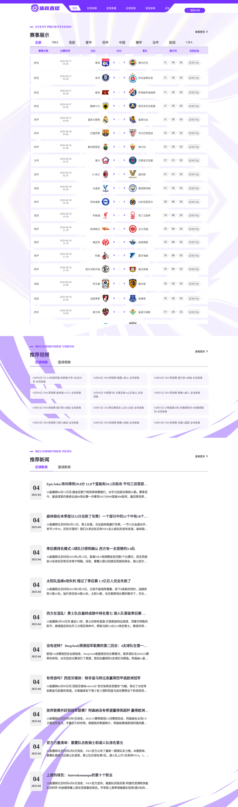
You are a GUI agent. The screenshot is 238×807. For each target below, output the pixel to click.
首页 (74, 8)
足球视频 (41, 362)
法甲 (155, 42)
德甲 (139, 42)
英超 (72, 42)
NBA (55, 42)
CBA (189, 42)
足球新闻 (41, 467)
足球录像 (131, 8)
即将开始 (194, 63)
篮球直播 (111, 8)
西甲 (105, 42)
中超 (122, 42)
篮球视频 (64, 362)
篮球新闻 (64, 467)
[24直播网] (45, 11)
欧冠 (172, 42)
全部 (38, 42)
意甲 (89, 42)
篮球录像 (150, 8)
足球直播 (92, 8)
